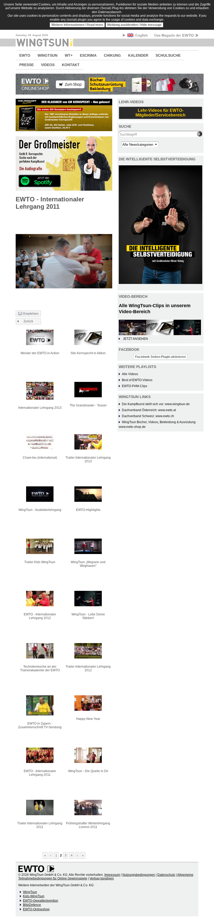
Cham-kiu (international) (40, 457)
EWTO (24, 55)
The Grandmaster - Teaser (88, 405)
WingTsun (30, 892)
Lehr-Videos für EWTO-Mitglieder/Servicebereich (160, 112)
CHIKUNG (112, 55)
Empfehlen (31, 314)
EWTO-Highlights (88, 510)
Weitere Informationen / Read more (77, 25)
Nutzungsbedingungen (138, 875)
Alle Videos (130, 374)
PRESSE (26, 65)
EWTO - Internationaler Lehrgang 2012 (40, 616)
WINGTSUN (47, 55)
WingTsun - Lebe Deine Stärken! (88, 616)
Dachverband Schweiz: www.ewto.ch (148, 416)
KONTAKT (71, 65)
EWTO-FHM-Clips (134, 386)
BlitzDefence (32, 905)
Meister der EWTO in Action (40, 353)
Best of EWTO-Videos (137, 380)
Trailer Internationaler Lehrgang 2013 (88, 459)
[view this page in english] (138, 36)
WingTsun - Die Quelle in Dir (88, 771)
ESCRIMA (88, 55)
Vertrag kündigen (102, 878)
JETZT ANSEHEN (135, 339)
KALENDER (138, 55)
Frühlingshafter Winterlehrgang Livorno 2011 (88, 825)
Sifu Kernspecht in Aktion (88, 353)
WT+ (69, 55)
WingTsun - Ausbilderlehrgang (40, 510)
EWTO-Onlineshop (36, 909)
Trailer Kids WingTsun (39, 562)
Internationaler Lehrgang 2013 (40, 408)
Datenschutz (166, 875)
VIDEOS (48, 65)
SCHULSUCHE (168, 55)
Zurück (28, 321)
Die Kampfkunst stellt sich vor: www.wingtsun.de (156, 404)
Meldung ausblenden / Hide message (134, 25)
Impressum (112, 875)
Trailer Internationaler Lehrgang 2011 (39, 825)
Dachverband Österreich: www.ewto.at (149, 410)
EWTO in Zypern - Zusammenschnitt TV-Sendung (40, 725)
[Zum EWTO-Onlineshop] (107, 84)
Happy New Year (88, 719)
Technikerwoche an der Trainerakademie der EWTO (40, 668)
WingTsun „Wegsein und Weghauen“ (88, 564)
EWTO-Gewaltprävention (40, 900)
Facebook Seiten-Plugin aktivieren (160, 357)
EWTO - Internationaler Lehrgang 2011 (40, 773)
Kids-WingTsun (33, 896)
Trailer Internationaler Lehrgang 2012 (88, 668)
